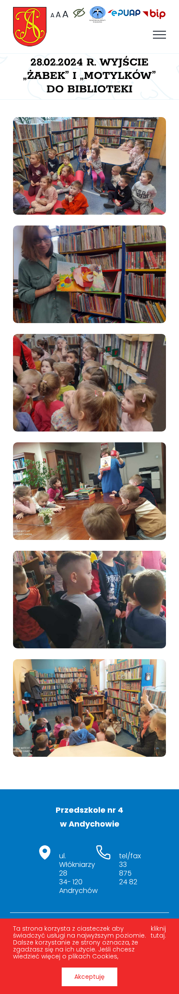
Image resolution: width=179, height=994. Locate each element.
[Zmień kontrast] (78, 13)
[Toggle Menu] (159, 35)
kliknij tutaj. (158, 932)
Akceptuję (89, 976)
